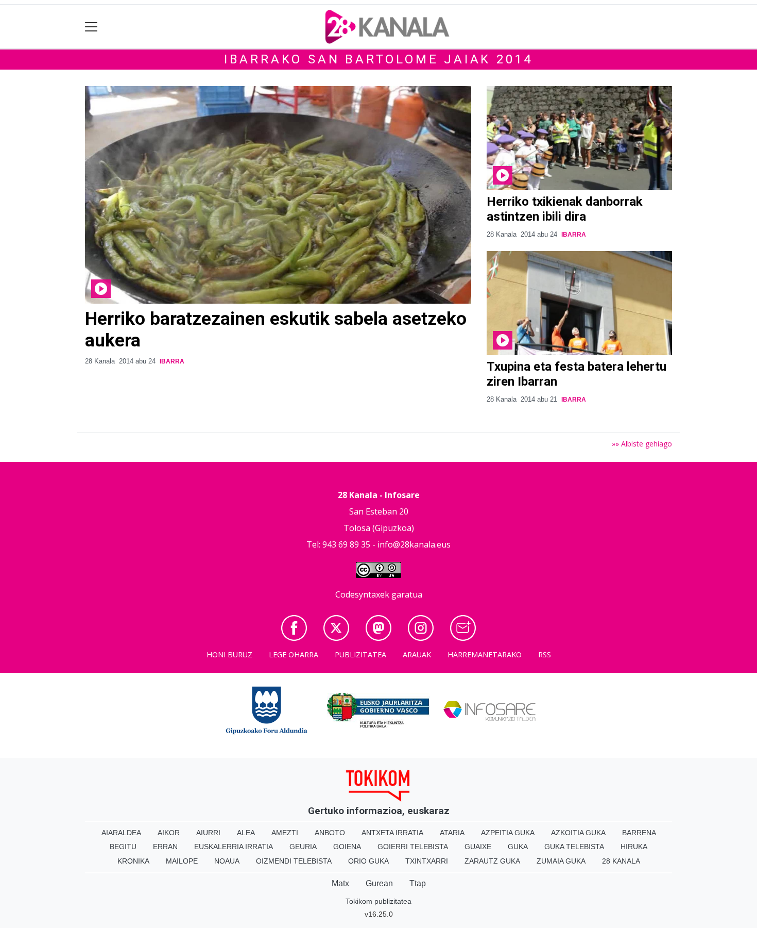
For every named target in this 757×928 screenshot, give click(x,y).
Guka (518, 846)
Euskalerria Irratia (233, 846)
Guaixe (477, 846)
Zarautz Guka (492, 861)
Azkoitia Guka (578, 832)
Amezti (284, 832)
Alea (246, 832)
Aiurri (208, 832)
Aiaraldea (121, 832)
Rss (544, 654)
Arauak (417, 654)
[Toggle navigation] (91, 27)
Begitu (123, 846)
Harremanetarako (485, 654)
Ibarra (172, 361)
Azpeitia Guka (508, 832)
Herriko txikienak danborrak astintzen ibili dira (565, 209)
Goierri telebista (412, 846)
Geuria (303, 846)
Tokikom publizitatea (378, 901)
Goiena (347, 846)
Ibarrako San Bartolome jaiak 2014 (378, 59)
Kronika (133, 861)
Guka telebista (574, 846)
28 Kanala (621, 861)
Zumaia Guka (561, 861)
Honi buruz (229, 654)
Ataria (452, 832)
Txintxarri (426, 861)
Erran (165, 846)
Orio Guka (368, 861)
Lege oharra (293, 654)
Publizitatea (360, 654)
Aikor (169, 832)
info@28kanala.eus (414, 544)
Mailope (182, 861)
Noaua (226, 861)
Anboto (330, 832)
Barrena (639, 832)
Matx (340, 883)
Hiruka (634, 846)
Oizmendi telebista (294, 861)
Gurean (379, 883)
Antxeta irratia (392, 832)
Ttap (417, 883)
